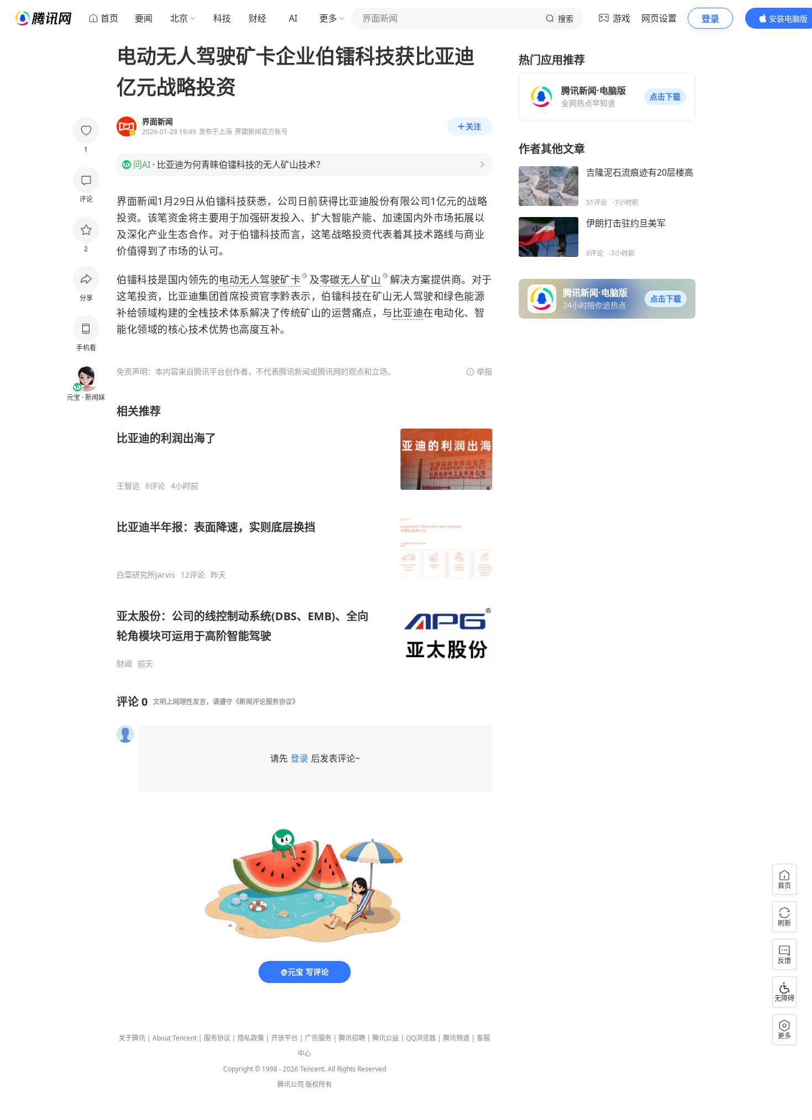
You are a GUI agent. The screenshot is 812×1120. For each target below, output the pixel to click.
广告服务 (318, 1038)
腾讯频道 (456, 1038)
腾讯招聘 (352, 1038)
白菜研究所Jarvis (146, 575)
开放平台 (284, 1038)
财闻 (124, 664)
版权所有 (318, 1084)
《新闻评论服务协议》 (266, 701)
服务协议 (217, 1038)
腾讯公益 (385, 1038)
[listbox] (304, 536)
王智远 (128, 486)
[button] (665, 96)
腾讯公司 (290, 1084)
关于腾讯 (132, 1038)
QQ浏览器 (421, 1038)
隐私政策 (251, 1038)
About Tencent (174, 1038)
